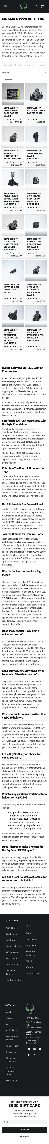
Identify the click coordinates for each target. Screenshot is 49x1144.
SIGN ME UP (25, 1129)
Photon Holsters (13, 946)
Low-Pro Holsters (13, 980)
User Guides (31, 940)
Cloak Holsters (12, 965)
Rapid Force (11, 934)
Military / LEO (12, 1046)
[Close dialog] (46, 1100)
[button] (5, 7)
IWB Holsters (11, 953)
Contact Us (31, 933)
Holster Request (33, 973)
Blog (7, 1024)
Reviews (9, 1018)
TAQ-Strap (10, 940)
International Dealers (11, 1038)
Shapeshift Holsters (10, 972)
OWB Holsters (12, 959)
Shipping (30, 961)
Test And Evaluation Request (10, 1071)
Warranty (30, 967)
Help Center (31, 946)
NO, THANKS (24, 1137)
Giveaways (10, 1052)
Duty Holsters (12, 928)
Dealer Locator (12, 1030)
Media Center (11, 1081)
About (8, 1012)
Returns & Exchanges (31, 953)
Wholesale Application (10, 1060)
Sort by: (6, 73)
